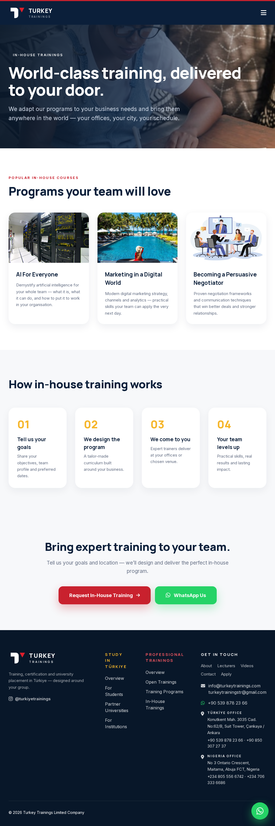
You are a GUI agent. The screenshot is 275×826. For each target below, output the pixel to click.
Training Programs (164, 691)
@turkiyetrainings (33, 698)
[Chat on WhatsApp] (260, 811)
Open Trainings (161, 682)
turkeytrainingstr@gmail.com (237, 692)
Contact (208, 674)
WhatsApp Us (190, 595)
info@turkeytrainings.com (234, 685)
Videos (247, 665)
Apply (226, 674)
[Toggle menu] (263, 13)
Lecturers (226, 665)
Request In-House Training (101, 595)
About (206, 665)
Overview (114, 678)
